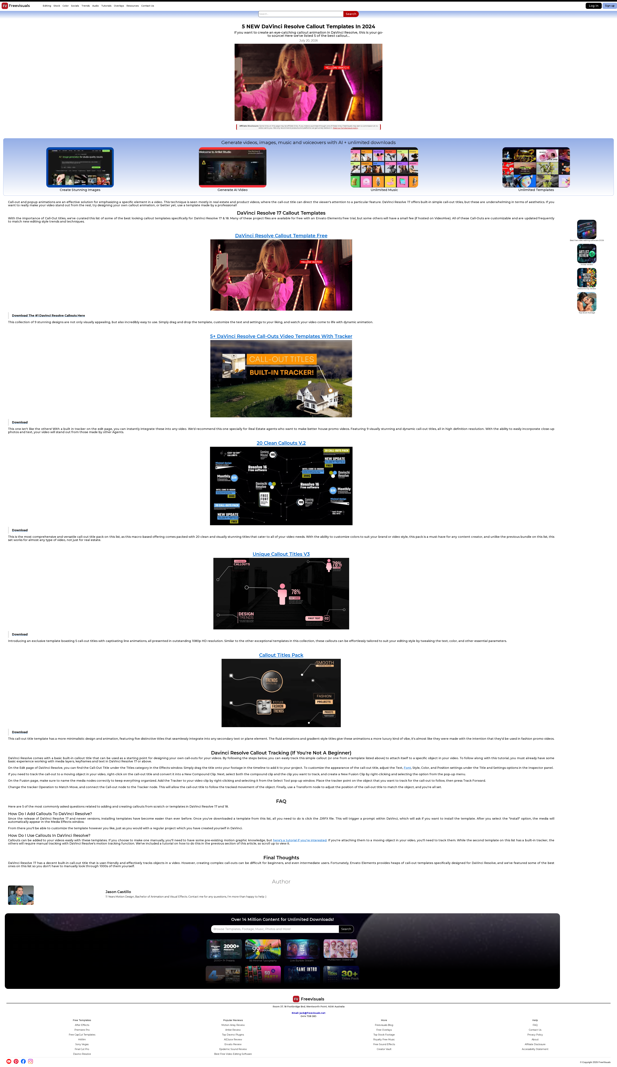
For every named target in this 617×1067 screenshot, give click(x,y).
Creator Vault (384, 1049)
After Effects (82, 1025)
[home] (5, 6)
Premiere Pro (82, 1029)
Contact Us (535, 1029)
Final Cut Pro (82, 1049)
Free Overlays (384, 1029)
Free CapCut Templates (82, 1034)
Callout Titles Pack (281, 655)
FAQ (535, 1025)
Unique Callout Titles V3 (281, 554)
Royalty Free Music (384, 1039)
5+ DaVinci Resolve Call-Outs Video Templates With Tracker (281, 336)
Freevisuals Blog (384, 1025)
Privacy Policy (535, 1034)
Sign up (610, 5)
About (535, 1039)
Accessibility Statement (535, 1049)
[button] (47, 6)
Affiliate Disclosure (535, 1044)
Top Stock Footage (384, 1034)
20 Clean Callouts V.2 (281, 443)
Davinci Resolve (82, 1054)
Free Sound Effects (384, 1044)
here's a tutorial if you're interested (300, 840)
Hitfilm (82, 1039)
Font (407, 768)
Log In (594, 6)
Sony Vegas (82, 1044)
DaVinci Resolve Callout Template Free (281, 235)
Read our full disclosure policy (345, 128)
